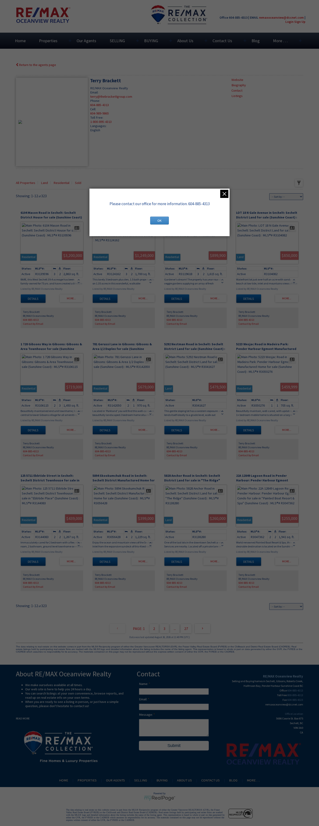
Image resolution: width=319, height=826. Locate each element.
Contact (236, 90)
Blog (256, 40)
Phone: (95, 101)
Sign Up (299, 22)
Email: (94, 92)
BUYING (151, 40)
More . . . (280, 40)
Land (44, 183)
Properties (48, 40)
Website (237, 80)
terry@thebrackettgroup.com (111, 96)
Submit (174, 745)
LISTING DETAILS (33, 298)
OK (159, 220)
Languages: (98, 126)
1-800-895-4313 (101, 122)
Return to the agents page (37, 65)
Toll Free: (96, 117)
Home (20, 40)
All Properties (25, 183)
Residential (61, 183)
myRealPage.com (159, 798)
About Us (185, 40)
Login (289, 22)
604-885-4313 (99, 105)
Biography (238, 85)
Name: (144, 684)
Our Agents (86, 40)
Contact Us (222, 40)
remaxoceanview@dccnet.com (281, 17)
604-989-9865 (99, 113)
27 (186, 628)
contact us (81, 706)
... (175, 628)
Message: (146, 714)
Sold (78, 183)
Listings (237, 96)
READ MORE (23, 718)
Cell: (93, 109)
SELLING (117, 40)
